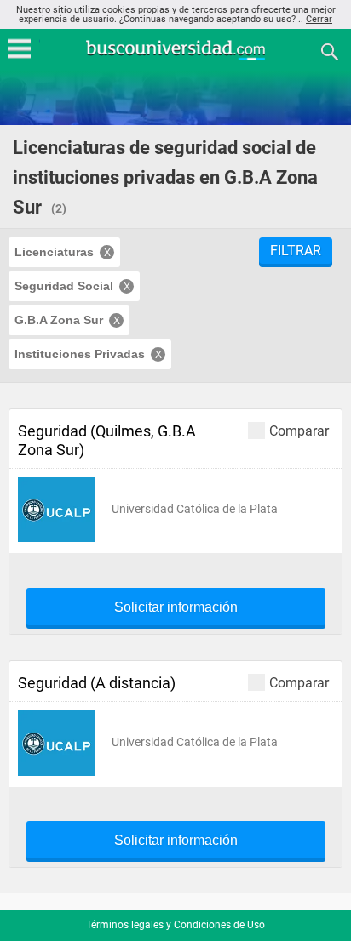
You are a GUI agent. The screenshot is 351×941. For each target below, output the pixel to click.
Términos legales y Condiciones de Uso (175, 925)
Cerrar (319, 19)
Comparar (299, 430)
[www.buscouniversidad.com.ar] (175, 58)
